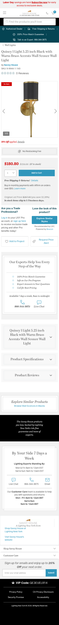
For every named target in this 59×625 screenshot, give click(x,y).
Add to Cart (36, 173)
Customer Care (10, 555)
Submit (51, 573)
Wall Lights (10, 45)
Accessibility (43, 597)
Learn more (19, 189)
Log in (4, 217)
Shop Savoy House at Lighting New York (15, 530)
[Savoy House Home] (29, 13)
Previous (4, 111)
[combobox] (29, 21)
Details (21, 141)
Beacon (50, 229)
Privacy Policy (15, 592)
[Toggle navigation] (4, 13)
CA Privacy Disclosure (43, 592)
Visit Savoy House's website (14, 538)
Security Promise (16, 597)
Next (55, 111)
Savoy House (11, 65)
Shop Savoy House (12, 548)
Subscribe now (39, 2)
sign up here (19, 221)
